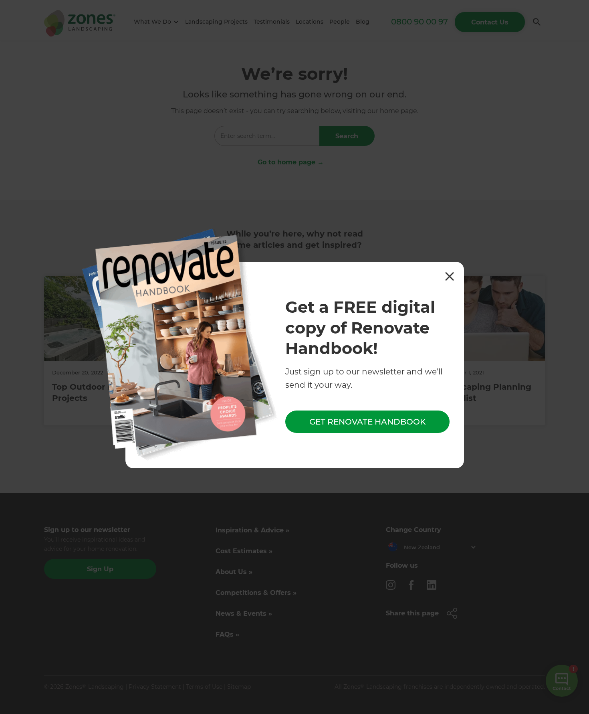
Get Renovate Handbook (367, 422)
